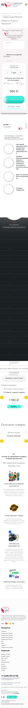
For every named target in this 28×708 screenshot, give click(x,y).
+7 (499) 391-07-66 (17, 3)
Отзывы (3, 670)
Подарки (3, 631)
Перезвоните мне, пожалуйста (16, 5)
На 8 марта (6, 15)
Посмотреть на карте (6, 684)
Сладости (3, 645)
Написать (13, 697)
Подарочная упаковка (7, 647)
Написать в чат (11, 83)
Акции (2, 664)
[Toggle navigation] (3, 4)
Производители (5, 662)
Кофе (2, 643)
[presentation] (2, 397)
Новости (3, 660)
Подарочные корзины (7, 637)
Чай (2, 641)
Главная (3, 13)
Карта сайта (4, 658)
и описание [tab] (7, 126)
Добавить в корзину (16, 99)
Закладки (3, 666)
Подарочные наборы (14, 13)
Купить (14, 406)
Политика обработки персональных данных (12, 703)
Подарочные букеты (6, 639)
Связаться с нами (5, 654)
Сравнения (4, 668)
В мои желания (14, 106)
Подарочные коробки (7, 635)
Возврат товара (5, 656)
